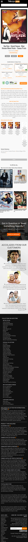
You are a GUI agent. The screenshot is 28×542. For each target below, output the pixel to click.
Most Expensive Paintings (8, 368)
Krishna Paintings (6, 345)
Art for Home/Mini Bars (8, 391)
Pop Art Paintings (6, 334)
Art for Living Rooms (7, 386)
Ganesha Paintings (7, 350)
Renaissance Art (6, 337)
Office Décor (5, 401)
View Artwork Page (13, 52)
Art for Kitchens (6, 389)
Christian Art (5, 360)
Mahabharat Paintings (7, 365)
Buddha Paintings (6, 346)
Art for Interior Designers (8, 404)
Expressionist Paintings (8, 323)
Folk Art (4, 331)
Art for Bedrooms (7, 387)
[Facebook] (22, 531)
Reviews (2, 523)
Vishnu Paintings (6, 349)
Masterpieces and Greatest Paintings (11, 367)
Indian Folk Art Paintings (8, 369)
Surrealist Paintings (7, 338)
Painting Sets (6, 374)
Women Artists (6, 364)
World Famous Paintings (8, 363)
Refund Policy (4, 525)
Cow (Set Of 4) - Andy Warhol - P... (20, 183)
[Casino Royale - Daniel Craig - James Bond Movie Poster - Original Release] (6, 178)
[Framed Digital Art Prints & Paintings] (22, 458)
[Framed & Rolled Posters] (15, 437)
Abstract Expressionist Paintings (10, 339)
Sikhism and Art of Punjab (8, 378)
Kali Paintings (6, 380)
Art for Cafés (6, 395)
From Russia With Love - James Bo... (19, 211)
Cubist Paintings (6, 322)
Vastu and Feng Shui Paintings (9, 382)
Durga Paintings (6, 379)
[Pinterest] (26, 531)
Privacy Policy (4, 529)
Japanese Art (6, 357)
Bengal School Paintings (8, 359)
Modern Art (5, 330)
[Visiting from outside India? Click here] (8, 409)
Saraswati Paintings (7, 353)
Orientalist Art (6, 333)
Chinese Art (5, 361)
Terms (2, 526)
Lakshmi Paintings (7, 352)
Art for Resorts (6, 394)
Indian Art (5, 327)
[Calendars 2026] (10, 425)
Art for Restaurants (7, 393)
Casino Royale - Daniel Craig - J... (6, 188)
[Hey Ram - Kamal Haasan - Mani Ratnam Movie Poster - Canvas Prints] (14, 26)
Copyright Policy (4, 527)
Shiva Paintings (6, 348)
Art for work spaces (7, 397)
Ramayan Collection (7, 372)
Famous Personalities (7, 376)
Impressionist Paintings (8, 324)
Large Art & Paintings (7, 375)
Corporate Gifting (6, 402)
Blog (2, 535)
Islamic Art (5, 326)
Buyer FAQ (3, 522)
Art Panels (5, 344)
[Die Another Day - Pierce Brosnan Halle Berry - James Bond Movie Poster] (6, 200)
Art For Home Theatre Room (8, 151)
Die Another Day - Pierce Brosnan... (4, 211)
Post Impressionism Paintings (9, 335)
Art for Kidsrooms (7, 390)
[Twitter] (20, 531)
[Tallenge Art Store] (14, 1)
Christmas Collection (7, 371)
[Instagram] (24, 531)
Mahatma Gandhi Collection (9, 355)
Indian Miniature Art (7, 329)
